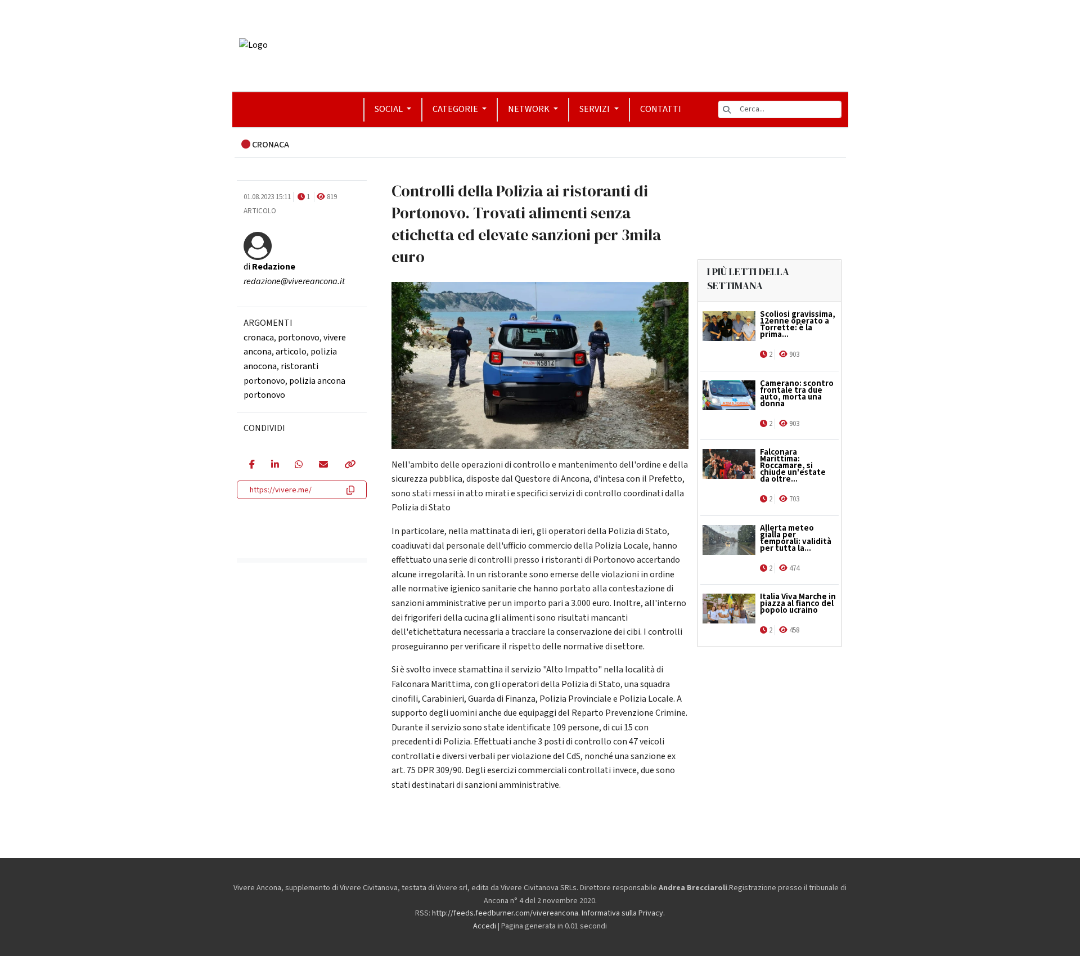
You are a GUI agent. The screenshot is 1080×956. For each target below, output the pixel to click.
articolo (291, 351)
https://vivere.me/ (281, 490)
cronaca (259, 337)
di (269, 267)
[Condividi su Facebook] (252, 465)
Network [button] (529, 109)
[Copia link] (349, 465)
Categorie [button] (456, 109)
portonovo (299, 337)
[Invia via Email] (323, 465)
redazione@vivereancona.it (294, 281)
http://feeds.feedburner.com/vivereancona (505, 913)
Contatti (660, 109)
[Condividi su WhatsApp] (298, 465)
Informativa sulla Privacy (622, 913)
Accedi (484, 926)
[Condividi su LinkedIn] (275, 465)
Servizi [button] (595, 109)
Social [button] (389, 109)
